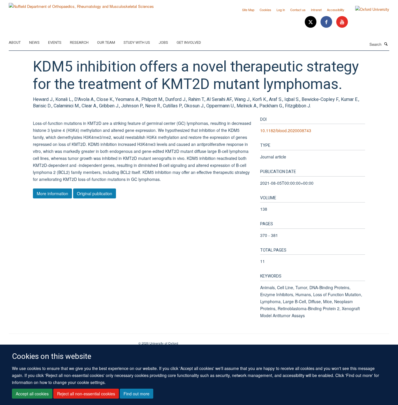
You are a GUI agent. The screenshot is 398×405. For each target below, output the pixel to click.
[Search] (386, 44)
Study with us (137, 42)
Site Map (248, 9)
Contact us (298, 9)
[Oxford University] (367, 9)
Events (54, 42)
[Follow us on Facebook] (326, 22)
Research (79, 42)
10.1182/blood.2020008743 (285, 130)
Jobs (163, 42)
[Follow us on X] (311, 22)
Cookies (265, 9)
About (15, 42)
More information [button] (52, 193)
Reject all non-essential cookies (86, 394)
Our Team (106, 42)
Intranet (316, 9)
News (34, 42)
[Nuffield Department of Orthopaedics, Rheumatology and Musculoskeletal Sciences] (81, 4)
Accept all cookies (32, 394)
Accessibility (335, 9)
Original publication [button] (94, 193)
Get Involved (189, 42)
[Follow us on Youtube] (342, 22)
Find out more (136, 394)
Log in (281, 9)
